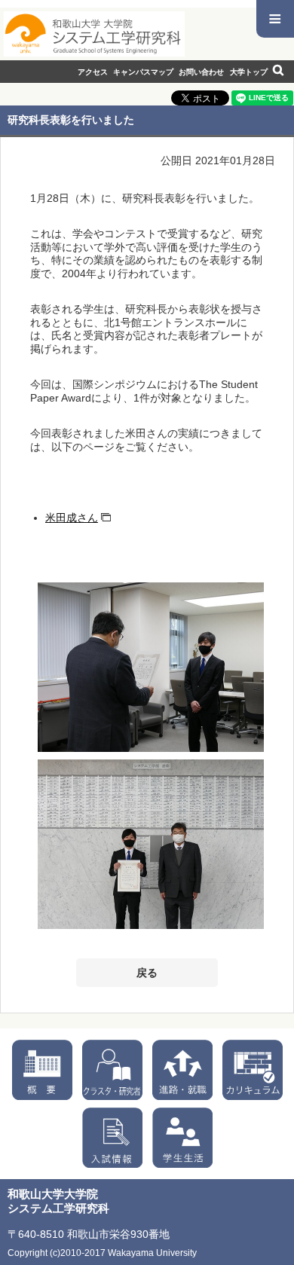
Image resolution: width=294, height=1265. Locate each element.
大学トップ (249, 72)
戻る (147, 973)
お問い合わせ (201, 72)
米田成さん (71, 518)
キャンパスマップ (143, 72)
